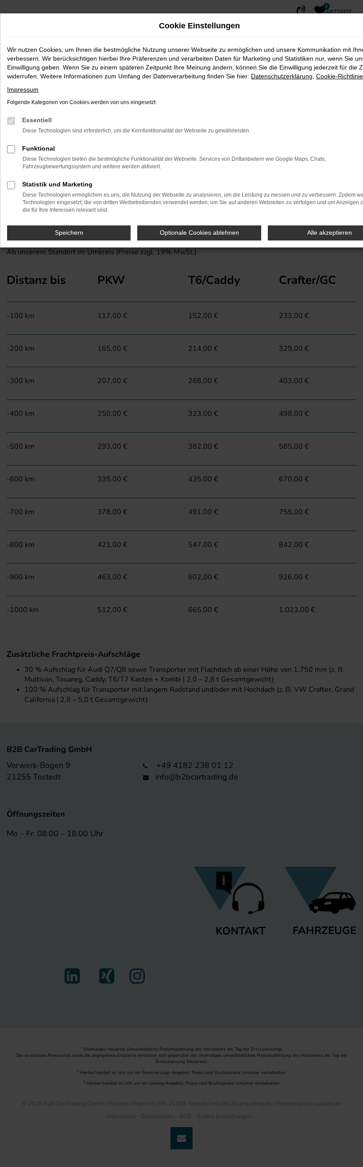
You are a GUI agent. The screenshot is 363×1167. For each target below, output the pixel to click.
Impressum (23, 89)
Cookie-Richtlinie (339, 76)
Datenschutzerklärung (282, 76)
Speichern (69, 232)
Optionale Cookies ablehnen (199, 232)
